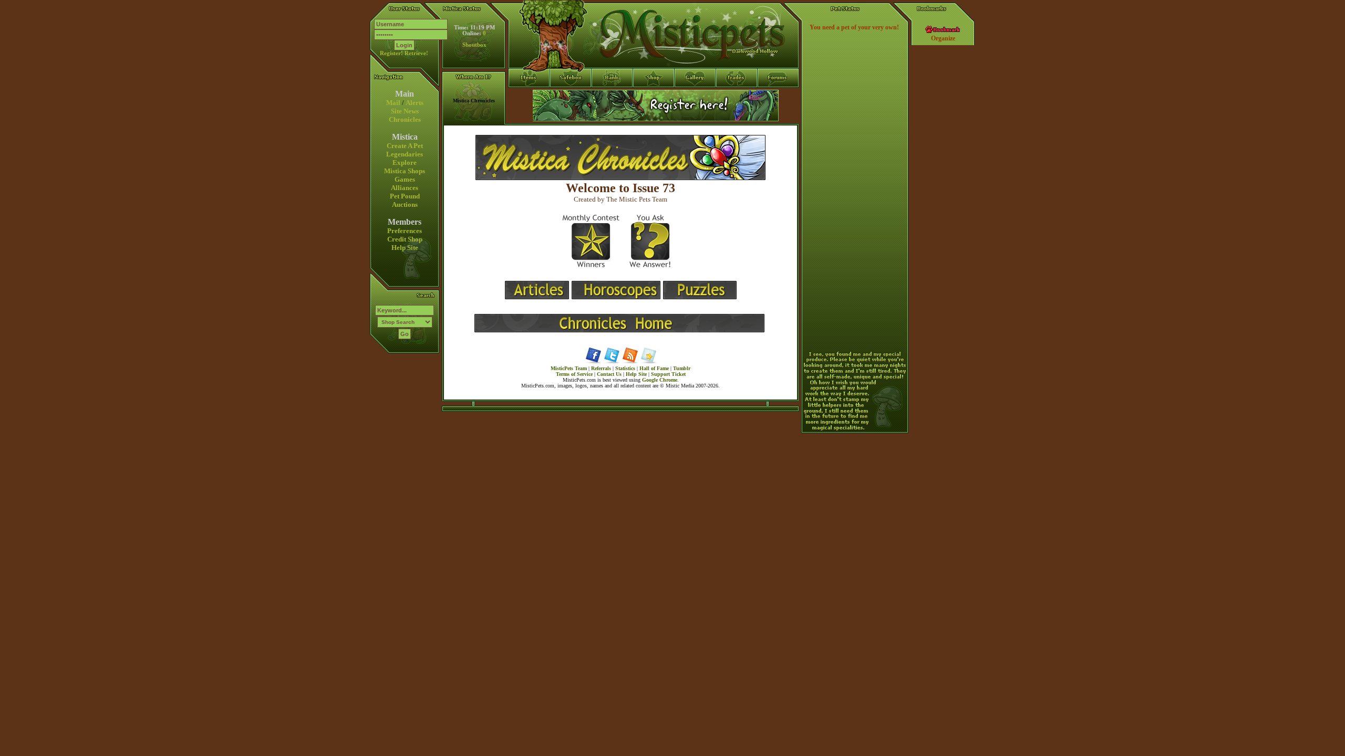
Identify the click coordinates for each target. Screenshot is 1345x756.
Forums (778, 97)
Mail (393, 103)
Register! (391, 53)
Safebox (571, 97)
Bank (612, 97)
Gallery (695, 97)
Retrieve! (416, 53)
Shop (654, 97)
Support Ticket (668, 374)
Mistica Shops (404, 171)
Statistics (625, 368)
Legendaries (404, 154)
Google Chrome (659, 380)
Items (529, 116)
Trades (737, 97)
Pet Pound (405, 196)
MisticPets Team (569, 368)
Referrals (601, 368)
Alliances (404, 188)
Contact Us (609, 374)
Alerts (414, 103)
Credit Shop (404, 239)
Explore (404, 162)
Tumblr (681, 368)
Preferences (404, 231)
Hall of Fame (654, 368)
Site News (405, 111)
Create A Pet (405, 146)
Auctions (405, 204)
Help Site (404, 247)
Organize (943, 38)
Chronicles (405, 119)
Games (405, 179)
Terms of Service (574, 374)
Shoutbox (474, 45)
